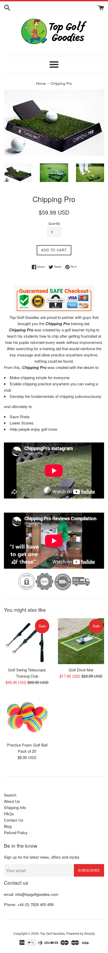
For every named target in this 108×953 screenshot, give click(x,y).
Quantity (54, 223)
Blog (8, 826)
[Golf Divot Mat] (81, 641)
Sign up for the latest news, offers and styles (41, 857)
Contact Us (13, 820)
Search (10, 795)
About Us (12, 801)
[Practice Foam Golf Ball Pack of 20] (27, 716)
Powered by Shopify (80, 933)
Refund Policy (16, 832)
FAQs (9, 813)
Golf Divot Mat (81, 669)
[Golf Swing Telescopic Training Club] (27, 641)
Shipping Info (15, 807)
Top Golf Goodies (52, 933)
